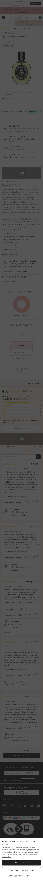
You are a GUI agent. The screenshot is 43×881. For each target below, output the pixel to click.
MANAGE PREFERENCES (20, 876)
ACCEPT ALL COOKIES (21, 863)
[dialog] (21, 859)
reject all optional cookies (21, 870)
